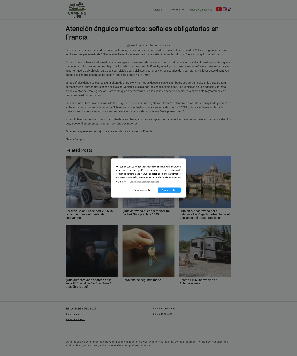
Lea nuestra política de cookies (144, 181)
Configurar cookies (143, 190)
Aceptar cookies (169, 190)
